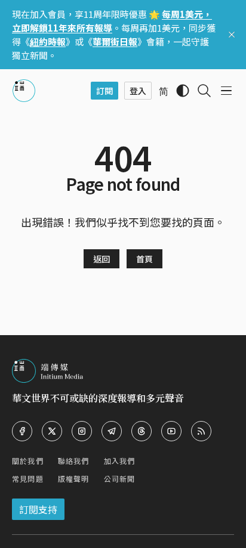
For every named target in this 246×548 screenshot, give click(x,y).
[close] (231, 34)
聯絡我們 (74, 461)
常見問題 (28, 478)
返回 (101, 259)
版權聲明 (74, 478)
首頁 (144, 259)
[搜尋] (204, 90)
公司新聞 (120, 478)
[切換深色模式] (183, 90)
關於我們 (28, 461)
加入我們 (120, 461)
